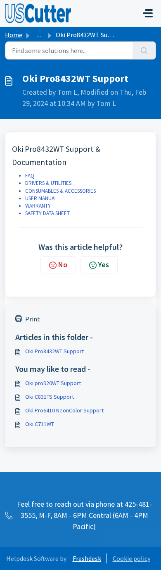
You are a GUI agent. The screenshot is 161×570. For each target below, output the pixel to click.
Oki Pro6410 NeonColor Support (64, 410)
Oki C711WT (39, 424)
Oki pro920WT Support (53, 383)
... (39, 35)
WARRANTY (38, 205)
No (62, 264)
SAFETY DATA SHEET (47, 213)
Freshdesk (87, 558)
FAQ (29, 175)
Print (32, 319)
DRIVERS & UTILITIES (48, 183)
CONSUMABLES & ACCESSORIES (60, 190)
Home (13, 35)
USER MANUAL (41, 198)
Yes (103, 264)
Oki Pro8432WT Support (54, 351)
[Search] (144, 50)
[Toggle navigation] (148, 13)
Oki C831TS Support (49, 396)
